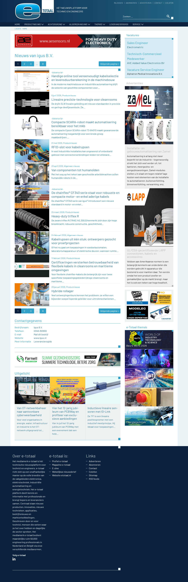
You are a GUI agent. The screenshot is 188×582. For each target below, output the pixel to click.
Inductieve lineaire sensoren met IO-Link (103, 409)
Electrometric (135, 47)
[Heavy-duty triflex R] (32, 219)
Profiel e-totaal (60, 461)
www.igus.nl (40, 337)
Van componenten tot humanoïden (75, 170)
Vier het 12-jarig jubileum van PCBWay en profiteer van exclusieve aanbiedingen (65, 413)
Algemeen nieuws (78, 24)
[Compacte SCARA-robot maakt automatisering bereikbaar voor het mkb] (32, 125)
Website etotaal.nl (61, 475)
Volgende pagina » (109, 63)
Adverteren (145, 3)
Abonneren (131, 3)
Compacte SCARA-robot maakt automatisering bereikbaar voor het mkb (83, 124)
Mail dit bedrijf (41, 334)
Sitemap (93, 475)
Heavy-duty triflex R (65, 216)
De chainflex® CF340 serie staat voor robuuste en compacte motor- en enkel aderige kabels (85, 194)
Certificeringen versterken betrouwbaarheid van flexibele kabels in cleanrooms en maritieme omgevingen (85, 266)
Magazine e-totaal (61, 464)
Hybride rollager (62, 291)
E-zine (55, 468)
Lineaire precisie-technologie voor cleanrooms (84, 99)
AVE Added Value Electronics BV (145, 63)
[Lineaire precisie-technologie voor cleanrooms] (32, 102)
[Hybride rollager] (32, 294)
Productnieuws (32, 24)
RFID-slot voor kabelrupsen (70, 147)
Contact (158, 3)
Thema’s (98, 24)
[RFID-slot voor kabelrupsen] (32, 150)
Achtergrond (55, 24)
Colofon (169, 3)
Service (137, 24)
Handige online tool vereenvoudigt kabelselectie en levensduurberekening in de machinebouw (85, 78)
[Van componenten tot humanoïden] (32, 173)
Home (17, 24)
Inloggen (118, 3)
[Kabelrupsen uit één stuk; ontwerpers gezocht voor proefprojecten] (32, 242)
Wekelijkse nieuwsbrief (64, 471)
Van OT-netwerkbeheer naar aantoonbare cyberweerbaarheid (31, 411)
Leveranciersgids (118, 24)
